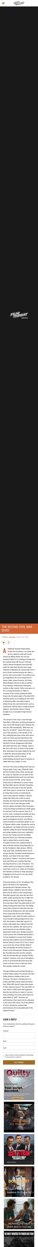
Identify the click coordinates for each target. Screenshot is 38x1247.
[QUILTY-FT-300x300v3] (19, 1070)
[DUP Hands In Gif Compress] (19, 1167)
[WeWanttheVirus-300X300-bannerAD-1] (19, 1199)
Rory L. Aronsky (9, 637)
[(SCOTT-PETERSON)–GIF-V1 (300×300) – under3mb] (19, 1135)
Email (5, 1048)
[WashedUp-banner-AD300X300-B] (19, 1102)
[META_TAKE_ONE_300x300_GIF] (19, 1231)
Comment (6, 1031)
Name (5, 1041)
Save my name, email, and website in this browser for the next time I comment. (19, 1056)
